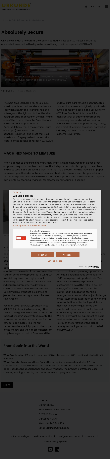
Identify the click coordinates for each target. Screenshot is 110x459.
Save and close (55, 261)
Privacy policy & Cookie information (29, 225)
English (16, 192)
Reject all (42, 255)
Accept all (67, 255)
